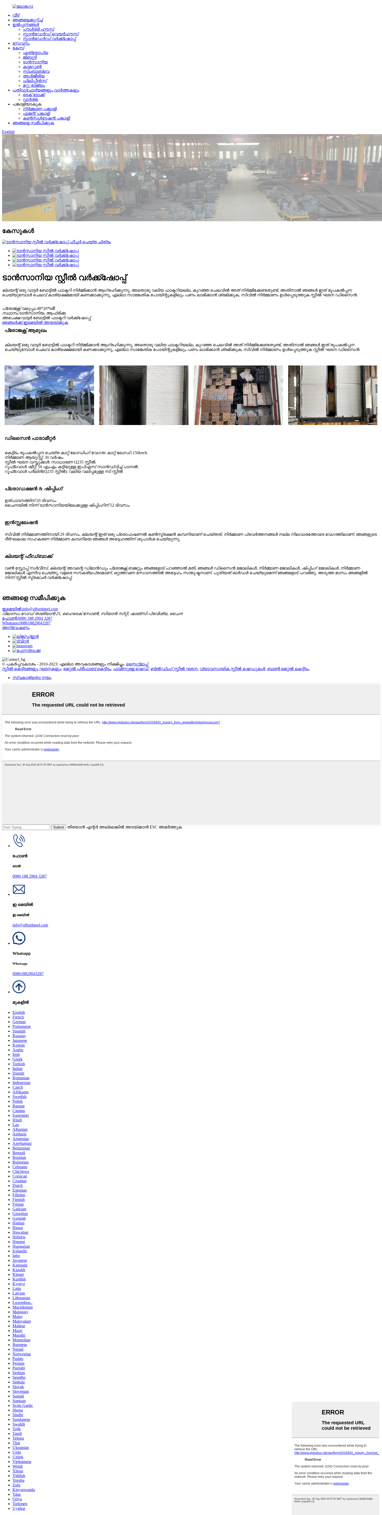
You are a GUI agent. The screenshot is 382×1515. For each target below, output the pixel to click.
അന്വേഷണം (16, 627)
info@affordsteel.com (30, 609)
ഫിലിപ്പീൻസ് (35, 81)
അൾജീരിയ (34, 76)
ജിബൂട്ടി (30, 57)
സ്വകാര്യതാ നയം (31, 677)
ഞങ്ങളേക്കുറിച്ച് (27, 20)
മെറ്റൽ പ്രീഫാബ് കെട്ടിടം (87, 669)
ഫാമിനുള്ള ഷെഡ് (130, 669)
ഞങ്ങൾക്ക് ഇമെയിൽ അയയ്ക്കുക (35, 322)
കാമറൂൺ (32, 66)
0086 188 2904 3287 (27, 618)
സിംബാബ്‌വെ (36, 71)
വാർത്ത (30, 99)
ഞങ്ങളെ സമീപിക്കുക (33, 123)
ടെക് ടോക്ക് (34, 95)
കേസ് (18, 48)
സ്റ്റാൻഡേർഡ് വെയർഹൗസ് (50, 34)
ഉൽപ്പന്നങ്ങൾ (25, 24)
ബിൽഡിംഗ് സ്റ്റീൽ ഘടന (173, 669)
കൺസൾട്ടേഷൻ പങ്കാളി (46, 118)
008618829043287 (26, 623)
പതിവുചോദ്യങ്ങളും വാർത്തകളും (45, 90)
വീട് (15, 15)
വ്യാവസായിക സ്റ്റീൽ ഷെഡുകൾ (232, 669)
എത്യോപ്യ (35, 52)
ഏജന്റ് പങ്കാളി (36, 113)
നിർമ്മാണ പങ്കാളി (40, 109)
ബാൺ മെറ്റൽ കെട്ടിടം (288, 669)
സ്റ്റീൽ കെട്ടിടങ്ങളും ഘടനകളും (31, 669)
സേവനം (21, 43)
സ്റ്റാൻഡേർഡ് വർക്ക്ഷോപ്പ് (49, 38)
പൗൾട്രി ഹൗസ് (38, 29)
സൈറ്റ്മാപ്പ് (137, 664)
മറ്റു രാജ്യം (34, 85)
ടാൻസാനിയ (35, 62)
